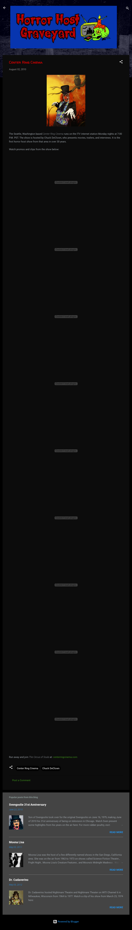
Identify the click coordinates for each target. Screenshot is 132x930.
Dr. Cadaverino (18, 879)
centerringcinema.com (65, 757)
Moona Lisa (16, 842)
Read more (116, 832)
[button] (121, 62)
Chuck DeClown (50, 768)
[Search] (127, 9)
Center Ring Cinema (27, 768)
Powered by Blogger (68, 921)
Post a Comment (21, 780)
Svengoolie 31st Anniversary (27, 804)
